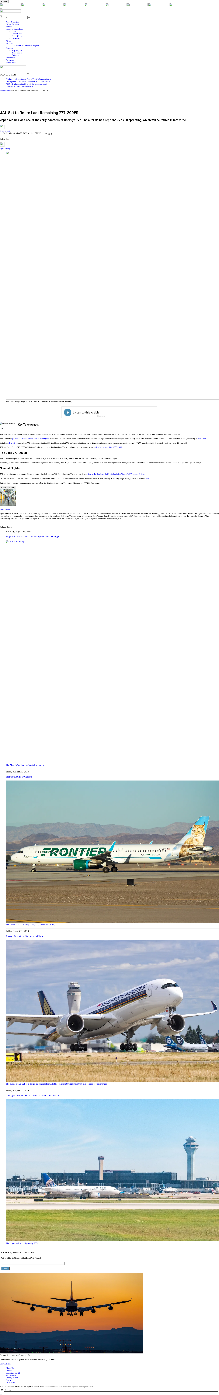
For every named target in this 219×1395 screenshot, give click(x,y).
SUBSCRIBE (5, 1364)
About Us (10, 1368)
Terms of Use (11, 1375)
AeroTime (202, 438)
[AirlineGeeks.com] (10, 6)
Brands (4, 1)
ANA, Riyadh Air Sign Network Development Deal (26, 84)
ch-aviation (13, 443)
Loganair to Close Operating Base (19, 86)
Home (2, 90)
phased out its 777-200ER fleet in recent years (30, 438)
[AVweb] (52, 6)
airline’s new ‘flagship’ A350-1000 (108, 447)
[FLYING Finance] (179, 6)
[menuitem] (112, 22)
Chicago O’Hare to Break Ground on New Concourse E (28, 81)
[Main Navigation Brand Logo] (10, 12)
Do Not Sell (10, 1382)
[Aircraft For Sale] (74, 6)
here (147, 479)
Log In (8, 1380)
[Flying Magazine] (31, 6)
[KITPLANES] (116, 6)
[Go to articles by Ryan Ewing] (109, 127)
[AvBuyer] (95, 6)
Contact (9, 1370)
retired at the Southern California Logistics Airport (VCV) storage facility (115, 474)
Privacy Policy (12, 1378)
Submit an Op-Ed (13, 1373)
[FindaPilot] (158, 6)
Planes (8, 90)
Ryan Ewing (5, 131)
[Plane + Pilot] (137, 6)
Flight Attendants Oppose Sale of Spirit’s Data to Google (28, 79)
